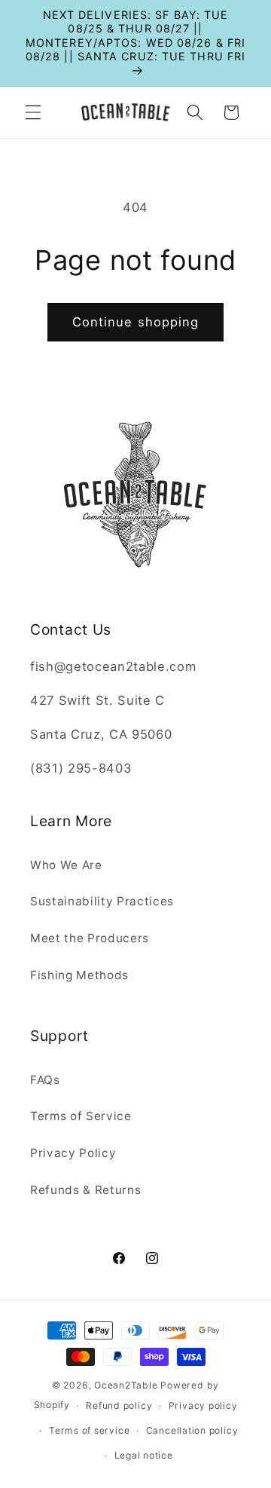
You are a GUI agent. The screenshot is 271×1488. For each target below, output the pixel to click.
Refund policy (119, 1405)
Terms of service (89, 1430)
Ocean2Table (125, 1385)
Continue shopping (135, 321)
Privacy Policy (73, 1153)
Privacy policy (203, 1405)
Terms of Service (81, 1116)
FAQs (45, 1080)
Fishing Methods (79, 975)
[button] (33, 112)
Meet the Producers (89, 938)
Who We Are (66, 865)
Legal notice (143, 1455)
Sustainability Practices (102, 901)
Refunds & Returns (85, 1190)
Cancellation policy (192, 1430)
